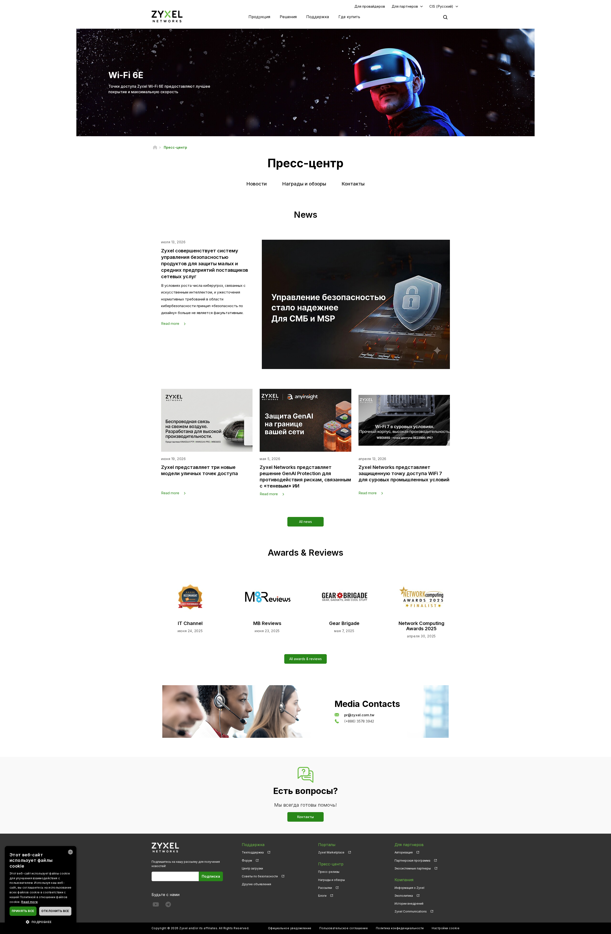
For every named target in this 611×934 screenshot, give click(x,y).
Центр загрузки (252, 868)
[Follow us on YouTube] (156, 905)
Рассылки (325, 888)
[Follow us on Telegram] (168, 905)
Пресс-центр (330, 864)
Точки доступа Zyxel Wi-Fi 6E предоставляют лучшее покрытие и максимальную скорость (159, 89)
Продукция (259, 16)
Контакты (353, 184)
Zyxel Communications (411, 911)
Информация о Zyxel (409, 888)
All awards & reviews (305, 659)
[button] (41, 921)
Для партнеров (405, 6)
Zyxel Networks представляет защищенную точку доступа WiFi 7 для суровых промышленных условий (403, 473)
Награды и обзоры (304, 184)
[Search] (445, 17)
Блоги (322, 895)
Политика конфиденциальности (400, 928)
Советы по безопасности (260, 876)
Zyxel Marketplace (331, 852)
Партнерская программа (412, 860)
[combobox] (70, 852)
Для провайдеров (369, 6)
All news (305, 522)
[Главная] (155, 147)
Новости (256, 184)
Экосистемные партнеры (413, 868)
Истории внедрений (409, 903)
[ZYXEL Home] (167, 16)
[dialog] (40, 887)
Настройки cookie (445, 928)
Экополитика (404, 895)
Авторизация (404, 852)
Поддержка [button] (317, 16)
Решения (288, 16)
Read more (170, 323)
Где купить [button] (349, 16)
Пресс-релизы (328, 872)
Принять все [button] (23, 911)
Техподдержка (253, 852)
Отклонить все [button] (55, 911)
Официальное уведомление (289, 928)
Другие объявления (256, 884)
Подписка (211, 876)
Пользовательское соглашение (343, 928)
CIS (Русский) (441, 6)
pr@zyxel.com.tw (359, 714)
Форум (247, 860)
